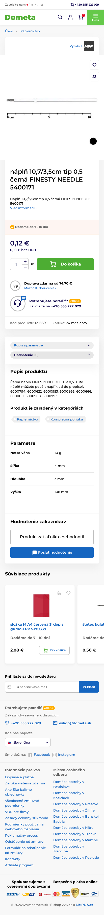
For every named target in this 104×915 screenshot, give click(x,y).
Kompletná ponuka (66, 419)
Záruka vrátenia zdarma (25, 783)
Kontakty (12, 859)
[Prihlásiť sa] (70, 17)
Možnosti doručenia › (40, 288)
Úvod (9, 31)
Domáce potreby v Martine (75, 840)
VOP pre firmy (17, 812)
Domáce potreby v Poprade (76, 857)
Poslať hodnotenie (54, 552)
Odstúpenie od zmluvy (24, 841)
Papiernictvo (30, 31)
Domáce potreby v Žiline (74, 810)
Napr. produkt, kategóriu (37, 41)
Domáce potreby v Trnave (74, 834)
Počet (16, 264)
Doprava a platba (19, 777)
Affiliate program (19, 865)
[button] (60, 17)
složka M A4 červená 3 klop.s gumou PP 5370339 (36, 626)
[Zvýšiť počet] (25, 261)
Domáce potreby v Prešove (75, 804)
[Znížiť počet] (25, 267)
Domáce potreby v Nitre (73, 827)
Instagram (66, 754)
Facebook (42, 754)
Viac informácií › (23, 208)
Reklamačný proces (21, 835)
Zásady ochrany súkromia (26, 818)
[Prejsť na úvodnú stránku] (20, 17)
